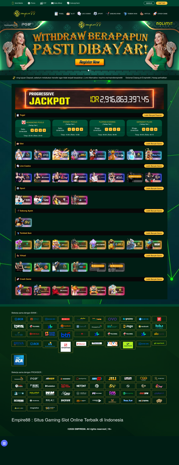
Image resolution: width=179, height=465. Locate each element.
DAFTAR (161, 3)
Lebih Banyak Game (154, 172)
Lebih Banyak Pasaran (153, 144)
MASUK (149, 3)
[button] (13, 62)
